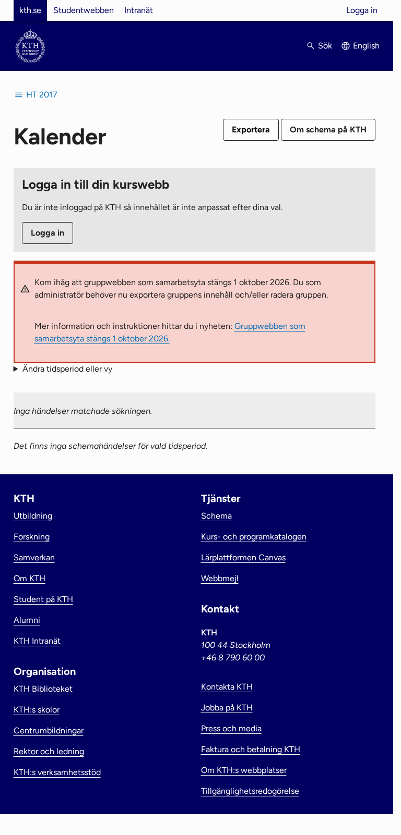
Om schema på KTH (328, 129)
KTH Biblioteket (43, 689)
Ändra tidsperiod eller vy (67, 369)
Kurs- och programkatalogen (253, 537)
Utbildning (33, 516)
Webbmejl (220, 578)
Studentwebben (83, 10)
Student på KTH (43, 599)
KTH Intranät (37, 641)
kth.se (30, 10)
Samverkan (34, 557)
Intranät (138, 10)
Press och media (231, 728)
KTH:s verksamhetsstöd (57, 772)
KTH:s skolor (37, 710)
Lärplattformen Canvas (243, 557)
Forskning (32, 537)
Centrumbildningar (49, 730)
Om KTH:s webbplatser (244, 770)
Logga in (362, 10)
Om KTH (29, 578)
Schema (216, 516)
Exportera (251, 129)
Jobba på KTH (227, 708)
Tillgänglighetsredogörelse (250, 791)
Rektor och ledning (49, 751)
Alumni (27, 620)
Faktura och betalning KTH (250, 749)
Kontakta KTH (227, 687)
